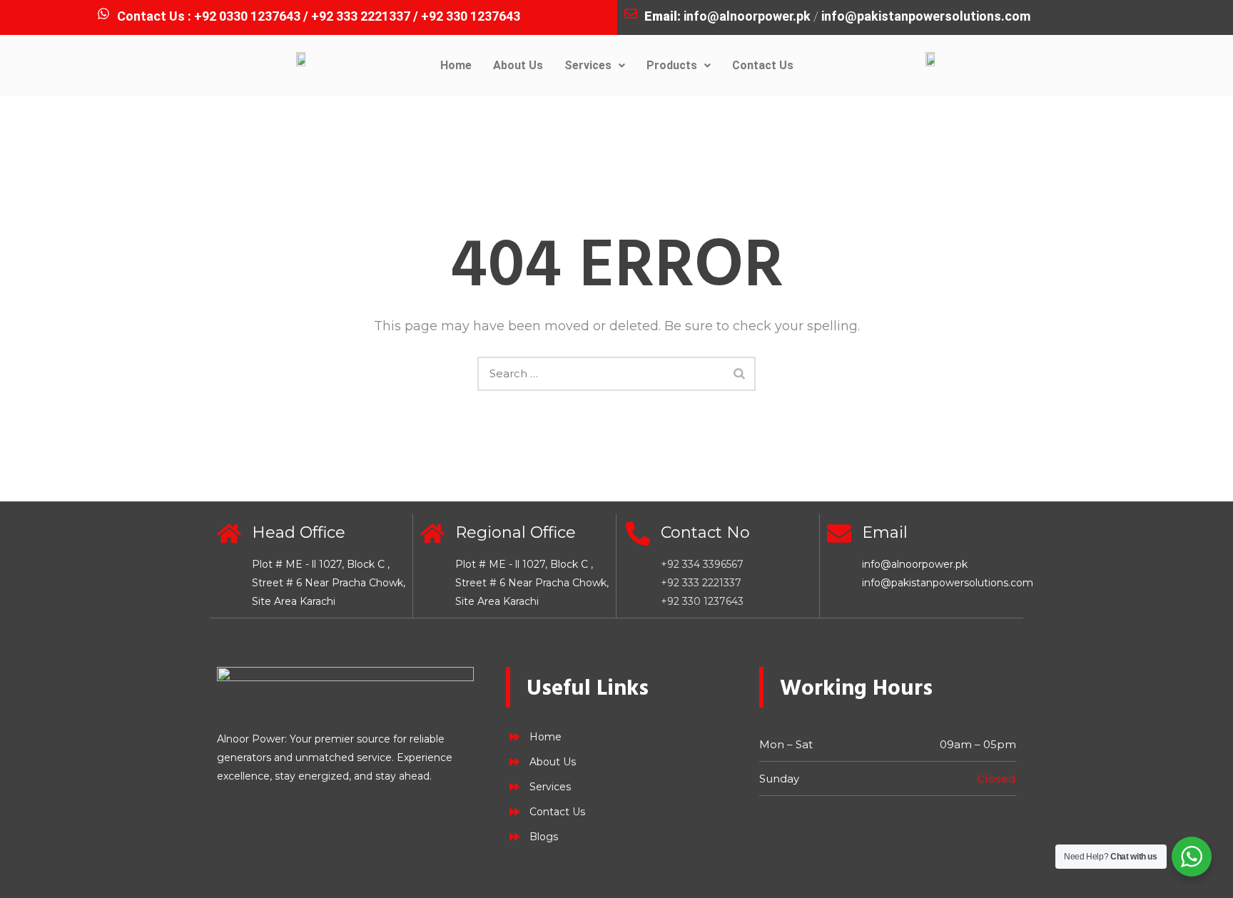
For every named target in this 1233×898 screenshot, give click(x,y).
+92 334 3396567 (702, 564)
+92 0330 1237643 (247, 16)
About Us (518, 65)
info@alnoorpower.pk (747, 16)
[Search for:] (616, 374)
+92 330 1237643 (702, 601)
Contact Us (762, 65)
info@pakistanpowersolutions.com (925, 16)
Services (588, 65)
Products (671, 65)
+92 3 (437, 16)
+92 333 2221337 (360, 16)
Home (456, 65)
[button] (595, 65)
